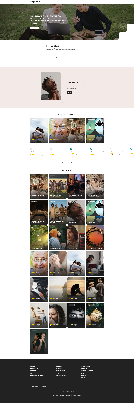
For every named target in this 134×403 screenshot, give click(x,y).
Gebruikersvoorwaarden (61, 373)
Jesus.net (62, 395)
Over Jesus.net (33, 370)
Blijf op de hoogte (34, 373)
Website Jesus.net (34, 368)
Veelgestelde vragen (60, 370)
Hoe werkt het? (59, 368)
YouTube (83, 379)
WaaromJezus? (84, 151)
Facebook (83, 375)
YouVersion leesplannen (86, 373)
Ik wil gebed (84, 368)
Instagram (83, 377)
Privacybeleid (59, 372)
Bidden (123, 151)
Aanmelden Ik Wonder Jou (87, 370)
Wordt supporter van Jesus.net (37, 375)
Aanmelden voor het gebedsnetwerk (89, 372)
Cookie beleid (43, 386)
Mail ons (32, 372)
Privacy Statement (77, 395)
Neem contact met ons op (61, 375)
